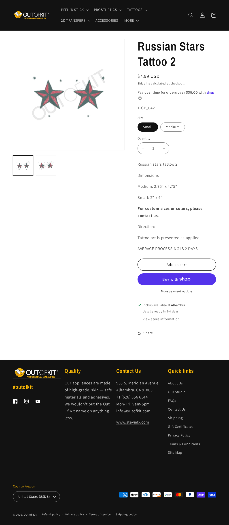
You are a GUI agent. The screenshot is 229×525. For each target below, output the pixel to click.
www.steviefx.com (132, 422)
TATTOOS (135, 10)
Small (148, 126)
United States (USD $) (34, 496)
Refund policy (51, 514)
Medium (173, 126)
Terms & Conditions (184, 444)
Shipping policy (126, 514)
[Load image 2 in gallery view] (46, 166)
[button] (74, 9)
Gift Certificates (180, 426)
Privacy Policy (179, 435)
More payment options (177, 291)
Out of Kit (30, 515)
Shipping (144, 83)
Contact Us (177, 409)
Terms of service (100, 514)
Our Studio (177, 392)
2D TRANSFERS (73, 20)
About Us (175, 383)
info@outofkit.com (133, 410)
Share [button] (148, 333)
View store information (161, 319)
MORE (129, 20)
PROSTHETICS (105, 10)
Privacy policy (74, 514)
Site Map (175, 452)
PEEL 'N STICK (72, 10)
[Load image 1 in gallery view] (23, 166)
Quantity (144, 138)
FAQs (172, 400)
